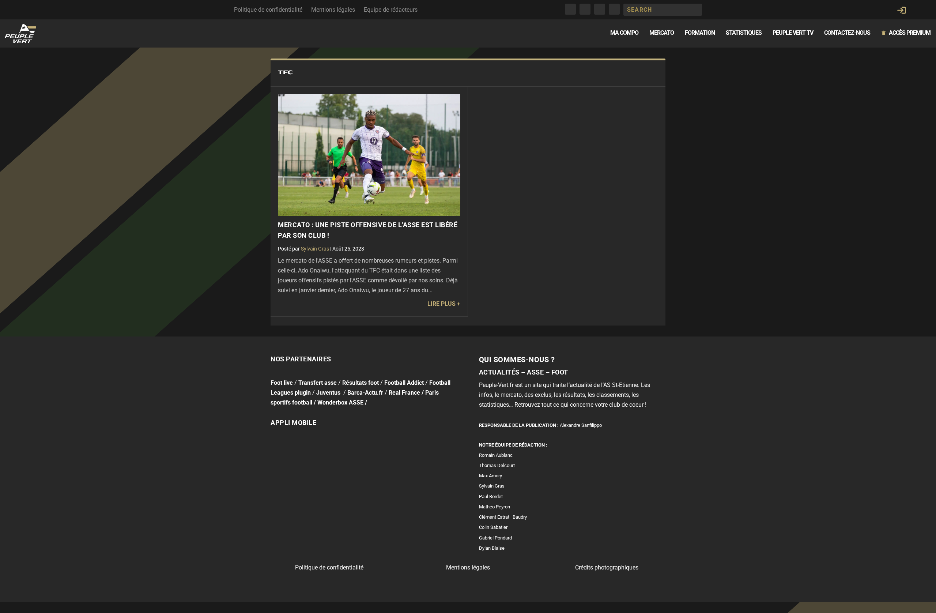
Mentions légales (333, 9)
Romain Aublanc (496, 455)
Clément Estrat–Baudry (503, 517)
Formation (700, 33)
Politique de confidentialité (268, 9)
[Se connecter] (901, 10)
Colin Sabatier (493, 527)
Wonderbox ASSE (340, 402)
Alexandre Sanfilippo (581, 425)
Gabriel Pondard (495, 538)
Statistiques (744, 33)
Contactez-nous (847, 33)
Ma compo (624, 33)
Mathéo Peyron (494, 506)
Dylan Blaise (492, 548)
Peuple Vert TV (793, 33)
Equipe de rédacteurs (391, 9)
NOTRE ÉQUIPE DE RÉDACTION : (513, 445)
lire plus (441, 303)
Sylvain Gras (315, 249)
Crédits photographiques (606, 567)
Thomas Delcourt (497, 465)
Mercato (661, 33)
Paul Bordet (491, 496)
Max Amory (490, 475)
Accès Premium (906, 33)
